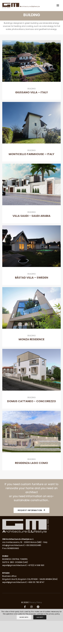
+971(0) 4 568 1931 (35, 565)
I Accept (39, 617)
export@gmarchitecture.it (14, 565)
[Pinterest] (38, 607)
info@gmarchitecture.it (13, 545)
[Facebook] (25, 607)
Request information (30, 510)
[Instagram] (31, 607)
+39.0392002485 (33, 545)
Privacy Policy (35, 602)
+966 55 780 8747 (35, 582)
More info (24, 617)
